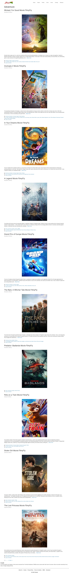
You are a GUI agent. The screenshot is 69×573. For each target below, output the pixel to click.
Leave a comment (8, 62)
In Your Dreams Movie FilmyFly (16, 123)
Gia (19, 174)
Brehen (12, 341)
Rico (23, 446)
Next (10, 560)
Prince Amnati (31, 556)
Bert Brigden (9, 341)
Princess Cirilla (36, 341)
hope (16, 61)
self (38, 61)
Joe (14, 501)
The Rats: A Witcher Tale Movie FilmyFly (20, 290)
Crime (47, 2)
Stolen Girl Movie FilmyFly (14, 450)
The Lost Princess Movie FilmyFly (18, 505)
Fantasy (13, 60)
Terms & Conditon (38, 570)
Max (29, 61)
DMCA (44, 570)
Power (37, 61)
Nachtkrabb (29, 285)
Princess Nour (36, 556)
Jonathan (20, 61)
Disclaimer (48, 570)
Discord (14, 117)
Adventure (7, 60)
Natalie (27, 501)
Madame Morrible (25, 61)
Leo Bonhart (27, 341)
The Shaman (57, 556)
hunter (18, 341)
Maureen (19, 501)
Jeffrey (26, 285)
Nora (29, 501)
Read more (29, 57)
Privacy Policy (30, 570)
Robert (40, 556)
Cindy (8, 285)
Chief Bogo (11, 117)
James (12, 501)
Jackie (15, 229)
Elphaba (8, 61)
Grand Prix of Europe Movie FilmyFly (19, 234)
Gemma (20, 285)
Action (34, 2)
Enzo (13, 285)
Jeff (17, 61)
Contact (25, 570)
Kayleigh (23, 341)
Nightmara (26, 174)
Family (20, 116)
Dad (14, 174)
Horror (52, 2)
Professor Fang (33, 229)
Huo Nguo (11, 229)
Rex (21, 446)
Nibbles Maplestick (45, 117)
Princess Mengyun (27, 229)
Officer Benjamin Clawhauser (55, 117)
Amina (6, 501)
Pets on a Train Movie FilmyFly (16, 395)
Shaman (49, 556)
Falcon (10, 446)
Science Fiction (17, 390)
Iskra (20, 341)
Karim (17, 501)
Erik (17, 174)
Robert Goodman (45, 556)
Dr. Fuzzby (18, 117)
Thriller (43, 2)
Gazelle (21, 117)
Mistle (32, 341)
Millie (34, 61)
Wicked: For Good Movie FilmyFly (18, 10)
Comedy (56, 2)
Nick (49, 117)
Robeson (32, 501)
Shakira (14, 118)
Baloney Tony (10, 174)
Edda (11, 285)
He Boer (8, 229)
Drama (38, 2)
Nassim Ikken (24, 556)
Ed (9, 285)
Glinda (13, 61)
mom (23, 174)
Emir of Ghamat (13, 556)
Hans (12, 446)
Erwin (15, 285)
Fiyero (11, 61)
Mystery (23, 116)
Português (24, 445)
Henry (23, 285)
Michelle (31, 61)
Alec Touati (7, 556)
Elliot (16, 174)
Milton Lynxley (37, 117)
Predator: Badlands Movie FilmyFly (18, 346)
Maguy (17, 446)
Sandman (32, 174)
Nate (40, 117)
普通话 (19, 228)
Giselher (15, 341)
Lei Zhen (17, 229)
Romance (61, 2)
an (5, 61)
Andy (7, 117)
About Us (20, 570)
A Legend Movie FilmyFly (14, 178)
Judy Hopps (27, 117)
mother (24, 501)
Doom (8, 446)
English (10, 60)
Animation (11, 116)
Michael (33, 117)
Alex (6, 174)
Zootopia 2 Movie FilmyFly (15, 66)
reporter (11, 118)
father (18, 285)
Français (20, 445)
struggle (42, 341)
